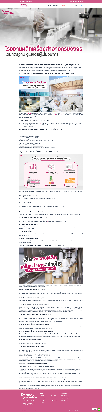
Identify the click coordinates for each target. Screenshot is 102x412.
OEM (40, 123)
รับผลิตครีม (29, 113)
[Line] (99, 409)
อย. (47, 221)
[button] (58, 5)
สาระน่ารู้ (42, 400)
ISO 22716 (63, 114)
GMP (55, 114)
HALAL (71, 114)
